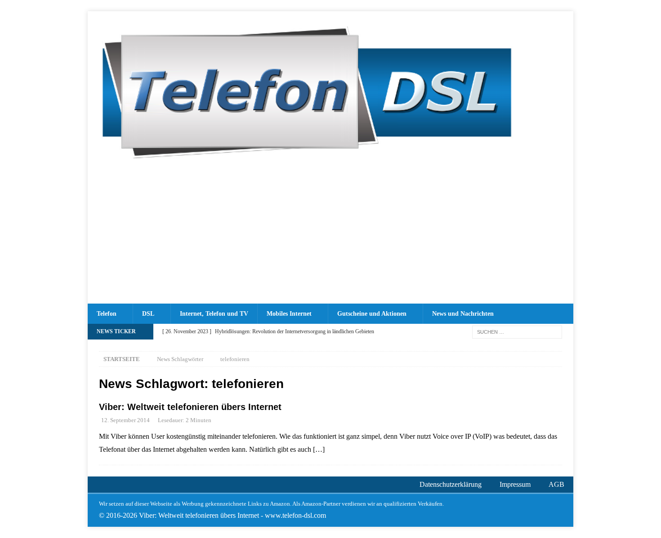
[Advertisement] (330, 236)
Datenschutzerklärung (451, 484)
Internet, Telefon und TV (214, 313)
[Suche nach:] (517, 331)
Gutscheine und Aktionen (371, 313)
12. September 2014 (125, 420)
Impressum (515, 484)
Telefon (106, 313)
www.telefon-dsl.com (295, 515)
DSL (148, 313)
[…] (319, 449)
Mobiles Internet (289, 313)
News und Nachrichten (463, 313)
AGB (556, 484)
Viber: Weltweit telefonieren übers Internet (190, 407)
